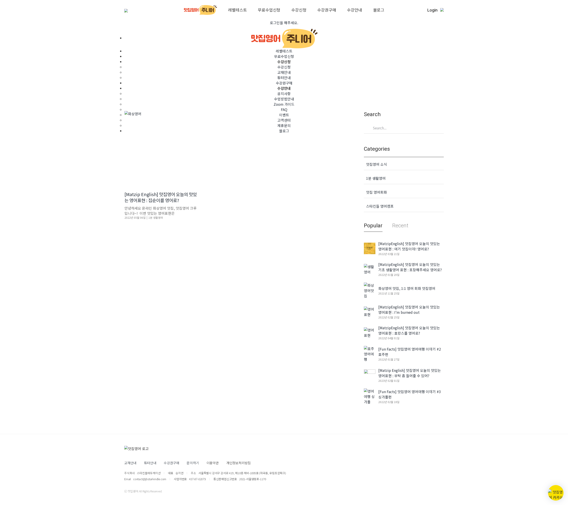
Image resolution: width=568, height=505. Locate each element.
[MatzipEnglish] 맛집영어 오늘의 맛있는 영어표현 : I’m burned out (409, 309)
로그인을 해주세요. (284, 22)
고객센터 (284, 120)
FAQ (284, 109)
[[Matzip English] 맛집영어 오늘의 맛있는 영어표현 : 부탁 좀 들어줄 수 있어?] (369, 374)
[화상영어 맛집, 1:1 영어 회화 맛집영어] (369, 289)
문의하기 (193, 462)
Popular (373, 225)
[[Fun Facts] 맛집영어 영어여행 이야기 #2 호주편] (369, 353)
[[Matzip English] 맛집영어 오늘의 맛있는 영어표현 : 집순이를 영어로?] (161, 148)
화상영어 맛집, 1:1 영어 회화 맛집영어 (406, 288)
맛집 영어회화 (376, 192)
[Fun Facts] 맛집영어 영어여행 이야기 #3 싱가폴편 (409, 394)
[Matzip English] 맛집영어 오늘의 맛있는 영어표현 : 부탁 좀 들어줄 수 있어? (409, 373)
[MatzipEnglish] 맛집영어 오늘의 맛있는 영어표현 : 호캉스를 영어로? (409, 330)
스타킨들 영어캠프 (380, 206)
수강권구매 (326, 10)
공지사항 (284, 93)
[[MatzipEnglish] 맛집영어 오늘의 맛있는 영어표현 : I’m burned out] (369, 311)
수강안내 (354, 10)
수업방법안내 (284, 98)
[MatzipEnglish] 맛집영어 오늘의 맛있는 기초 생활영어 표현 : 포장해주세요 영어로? (410, 267)
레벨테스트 (237, 10)
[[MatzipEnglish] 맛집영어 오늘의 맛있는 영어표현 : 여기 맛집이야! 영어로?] (369, 247)
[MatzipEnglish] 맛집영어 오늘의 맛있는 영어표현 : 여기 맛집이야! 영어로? (409, 246)
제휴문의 (284, 125)
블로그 (378, 10)
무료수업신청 (269, 10)
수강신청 (298, 10)
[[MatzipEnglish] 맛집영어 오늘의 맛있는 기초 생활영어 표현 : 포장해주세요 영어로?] (369, 268)
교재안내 (284, 72)
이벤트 (284, 114)
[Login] (442, 10)
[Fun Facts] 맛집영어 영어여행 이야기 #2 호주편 (409, 351)
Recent (400, 225)
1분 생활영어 (155, 217)
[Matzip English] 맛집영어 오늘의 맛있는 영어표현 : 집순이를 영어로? (160, 197)
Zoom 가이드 (284, 104)
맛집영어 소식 (376, 164)
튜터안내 (284, 77)
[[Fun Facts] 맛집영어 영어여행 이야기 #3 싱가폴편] (369, 395)
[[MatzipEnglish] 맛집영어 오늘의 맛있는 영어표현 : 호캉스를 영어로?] (369, 332)
